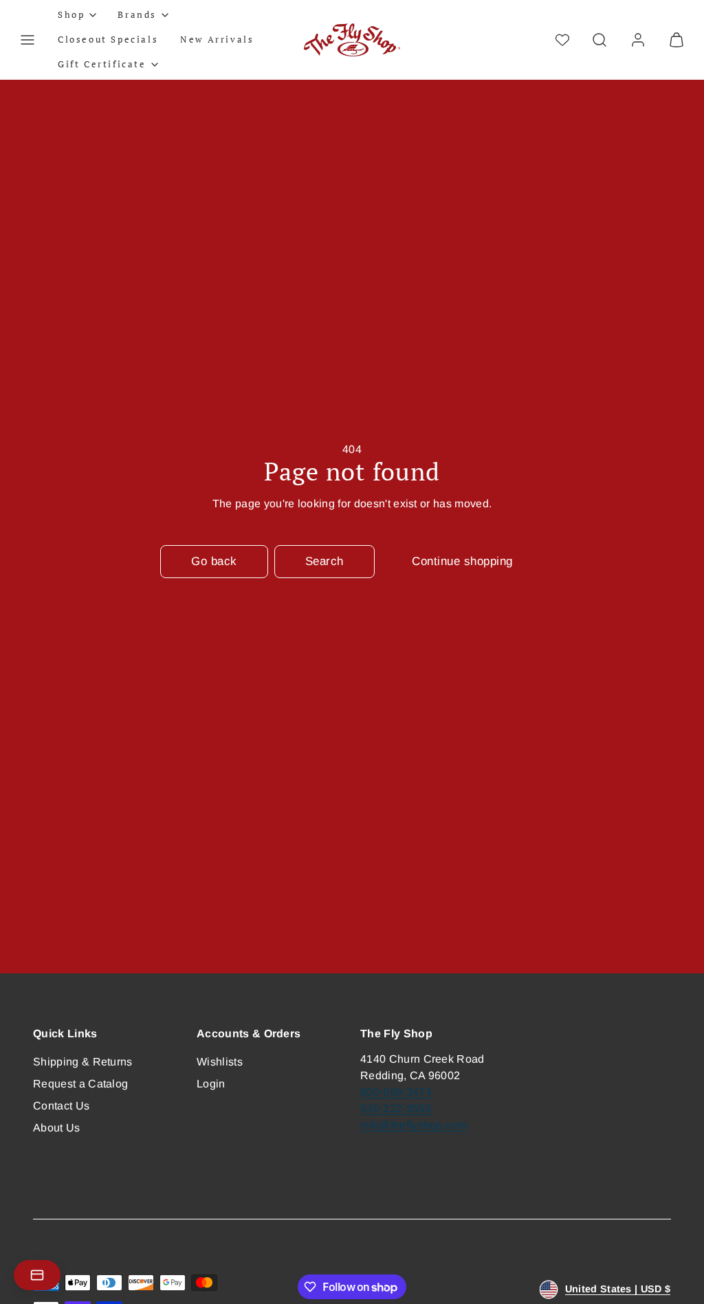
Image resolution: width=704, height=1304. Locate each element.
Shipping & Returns (83, 1062)
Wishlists (220, 1062)
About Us (56, 1128)
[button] (27, 39)
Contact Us (61, 1106)
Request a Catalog (80, 1084)
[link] (638, 39)
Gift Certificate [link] (102, 64)
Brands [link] (137, 14)
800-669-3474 (396, 1092)
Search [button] (324, 561)
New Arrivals (217, 39)
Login (211, 1084)
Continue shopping (462, 561)
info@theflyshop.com (413, 1125)
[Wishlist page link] (562, 40)
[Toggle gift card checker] (37, 1275)
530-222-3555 (396, 1108)
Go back (214, 561)
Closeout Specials (108, 39)
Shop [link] (71, 14)
